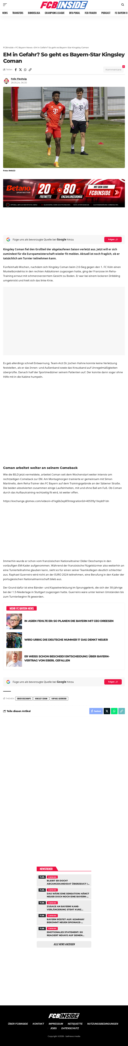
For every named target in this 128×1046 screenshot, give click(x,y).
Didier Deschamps (24, 698)
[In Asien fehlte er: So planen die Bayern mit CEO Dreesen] (14, 621)
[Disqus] (64, 761)
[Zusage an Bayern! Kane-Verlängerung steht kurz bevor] (64, 905)
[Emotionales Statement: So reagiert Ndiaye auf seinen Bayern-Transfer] (64, 931)
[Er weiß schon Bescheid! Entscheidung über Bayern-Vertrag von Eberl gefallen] (14, 659)
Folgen (111, 239)
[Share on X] (20, 69)
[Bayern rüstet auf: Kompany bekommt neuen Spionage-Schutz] (64, 918)
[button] (5, 4)
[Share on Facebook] (15, 69)
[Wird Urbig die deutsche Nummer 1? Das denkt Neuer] (14, 640)
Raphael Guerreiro (59, 698)
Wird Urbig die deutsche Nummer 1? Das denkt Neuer (66, 639)
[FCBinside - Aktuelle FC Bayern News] (64, 4)
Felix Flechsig (19, 79)
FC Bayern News (23, 47)
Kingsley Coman (41, 698)
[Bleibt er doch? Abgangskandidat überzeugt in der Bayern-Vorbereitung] (64, 880)
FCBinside (8, 47)
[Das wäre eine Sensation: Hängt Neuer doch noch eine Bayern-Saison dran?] (64, 893)
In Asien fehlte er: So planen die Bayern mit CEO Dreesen (68, 621)
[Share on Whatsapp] (25, 69)
